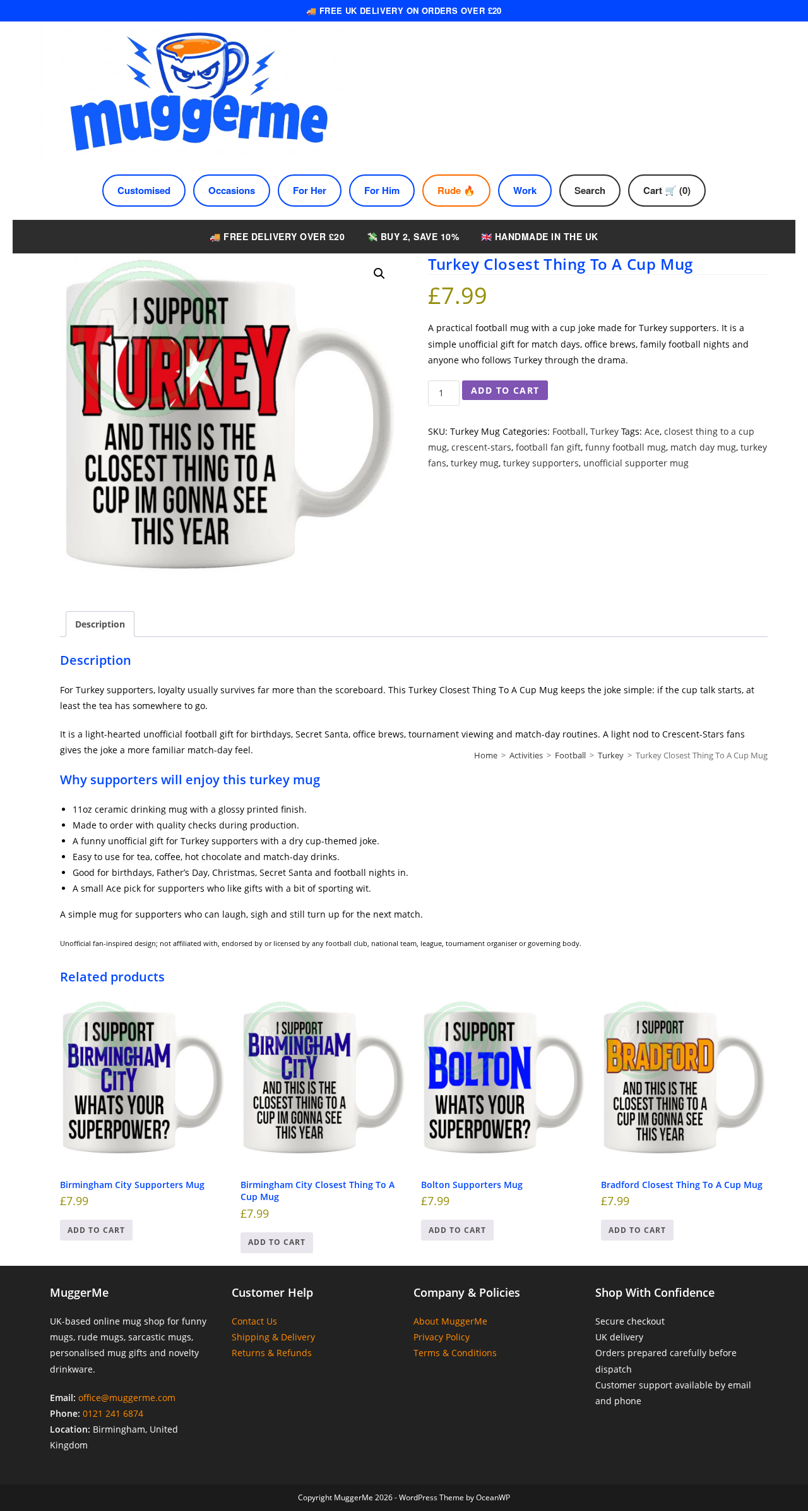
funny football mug (625, 447)
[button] (379, 273)
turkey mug (475, 463)
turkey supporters (541, 463)
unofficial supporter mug (636, 463)
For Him (382, 190)
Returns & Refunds (272, 1353)
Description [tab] (100, 624)
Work (525, 190)
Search (589, 190)
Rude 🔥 (456, 190)
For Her (309, 190)
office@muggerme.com (126, 1398)
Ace (652, 431)
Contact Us (254, 1321)
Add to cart (505, 390)
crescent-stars (481, 447)
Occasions (231, 190)
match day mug (703, 447)
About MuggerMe (450, 1321)
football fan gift (548, 447)
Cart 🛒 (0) (667, 190)
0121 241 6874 (113, 1413)
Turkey (604, 431)
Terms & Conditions (455, 1353)
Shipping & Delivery (273, 1337)
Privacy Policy (441, 1337)
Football (569, 431)
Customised (143, 190)
